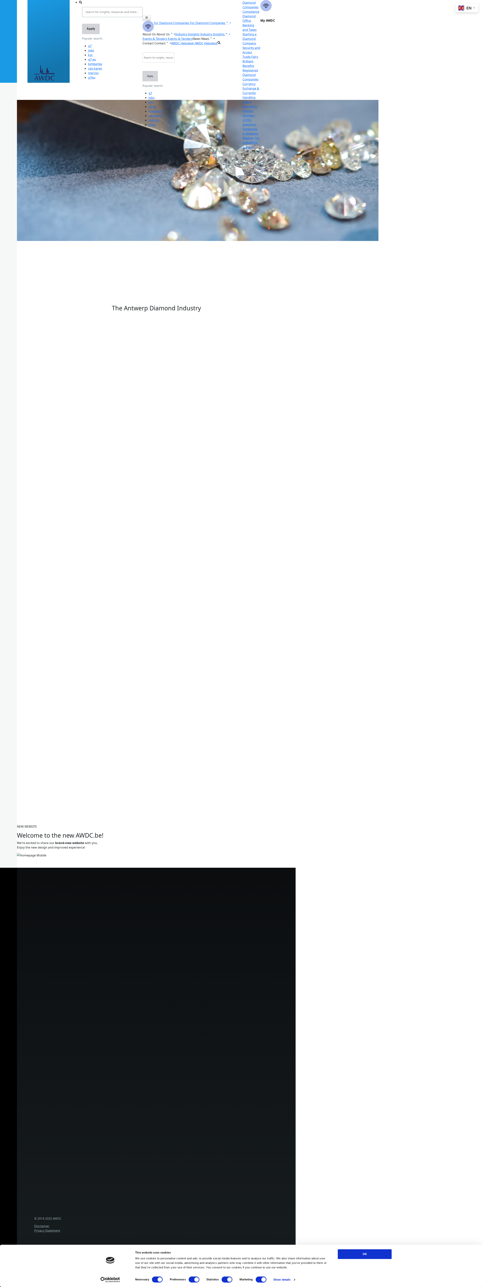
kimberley (95, 64)
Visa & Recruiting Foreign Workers (100, 1009)
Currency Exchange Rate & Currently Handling (48, 254)
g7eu (91, 77)
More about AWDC (66, 408)
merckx (93, 73)
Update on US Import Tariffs (156, 311)
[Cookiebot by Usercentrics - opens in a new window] (110, 1279)
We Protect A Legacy (90, 1015)
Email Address (24, 743)
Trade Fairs (250, 57)
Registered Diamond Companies (251, 74)
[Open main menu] (147, 18)
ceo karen (95, 68)
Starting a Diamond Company (249, 38)
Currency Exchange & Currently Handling (105, 1003)
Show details (282, 1279)
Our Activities (85, 1046)
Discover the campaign (31, 444)
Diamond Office (87, 953)
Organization (85, 1040)
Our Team (83, 1058)
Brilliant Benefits (87, 990)
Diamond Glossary (89, 1108)
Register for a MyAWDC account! (251, 142)
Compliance (251, 12)
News (80, 1138)
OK (365, 1254)
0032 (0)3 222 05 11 (102, 890)
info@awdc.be (99, 895)
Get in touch (85, 1220)
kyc (90, 55)
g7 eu (92, 59)
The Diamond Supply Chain (95, 1101)
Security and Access (90, 978)
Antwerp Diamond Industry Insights (78, 413)
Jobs (79, 1052)
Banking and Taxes (89, 966)
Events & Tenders (88, 1132)
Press (80, 1145)
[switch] (194, 1279)
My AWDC (83, 1213)
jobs (91, 50)
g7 (90, 46)
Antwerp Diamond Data (93, 1089)
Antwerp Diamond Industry (95, 1095)
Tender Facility (86, 1065)
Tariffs (80, 984)
